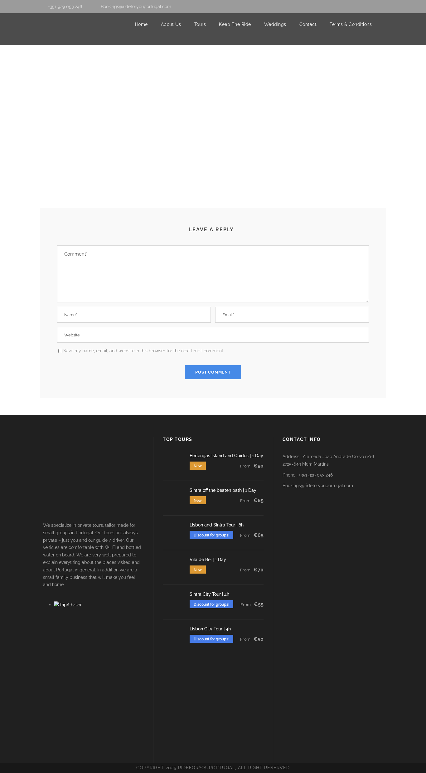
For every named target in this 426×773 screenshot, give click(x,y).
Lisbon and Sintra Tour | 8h (217, 524)
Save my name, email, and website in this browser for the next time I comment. (143, 350)
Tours (200, 24)
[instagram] (384, 6)
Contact (308, 24)
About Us (171, 24)
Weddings (275, 24)
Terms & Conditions (351, 24)
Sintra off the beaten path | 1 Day (223, 490)
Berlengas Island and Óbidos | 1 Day (226, 455)
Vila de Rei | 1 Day (208, 559)
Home (141, 24)
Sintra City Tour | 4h (209, 594)
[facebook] (364, 6)
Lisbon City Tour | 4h (210, 628)
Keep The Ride (235, 24)
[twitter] (374, 6)
